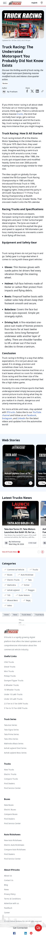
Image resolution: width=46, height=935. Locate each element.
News (15, 615)
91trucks (10, 412)
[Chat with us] (38, 927)
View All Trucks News (9, 552)
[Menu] (6, 3)
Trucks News (26, 615)
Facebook (31, 415)
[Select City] (42, 3)
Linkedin (21, 418)
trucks (20, 114)
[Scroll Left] (38, 551)
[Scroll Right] (42, 551)
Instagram (7, 418)
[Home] (15, 3)
